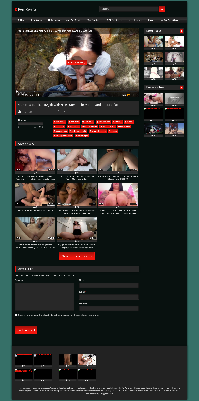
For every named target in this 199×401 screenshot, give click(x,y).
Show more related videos (77, 256)
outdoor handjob (109, 126)
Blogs (150, 20)
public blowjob (61, 131)
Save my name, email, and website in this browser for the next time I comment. (58, 314)
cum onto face (104, 122)
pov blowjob (125, 126)
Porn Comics (27, 9)
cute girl (118, 122)
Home (22, 20)
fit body (130, 122)
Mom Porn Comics (73, 20)
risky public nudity (79, 131)
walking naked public (64, 136)
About (63, 111)
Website (83, 303)
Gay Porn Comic (94, 20)
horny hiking (74, 126)
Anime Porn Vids (135, 20)
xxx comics (61, 122)
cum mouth (89, 122)
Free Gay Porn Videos (168, 20)
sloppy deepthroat (99, 131)
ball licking (75, 122)
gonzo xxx (60, 126)
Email (82, 292)
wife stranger (83, 136)
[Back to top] (191, 393)
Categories (55, 20)
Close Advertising (76, 62)
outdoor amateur (90, 126)
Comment (19, 280)
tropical (114, 131)
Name (82, 280)
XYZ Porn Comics (114, 20)
